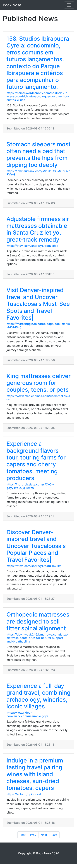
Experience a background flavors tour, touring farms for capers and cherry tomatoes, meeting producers (36, 461)
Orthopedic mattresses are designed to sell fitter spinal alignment (37, 621)
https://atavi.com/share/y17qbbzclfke (32, 245)
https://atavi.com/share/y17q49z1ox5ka (33, 566)
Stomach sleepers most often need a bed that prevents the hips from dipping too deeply (38, 154)
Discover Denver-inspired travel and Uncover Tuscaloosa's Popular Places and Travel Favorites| (36, 546)
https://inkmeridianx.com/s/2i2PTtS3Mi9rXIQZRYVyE (38, 172)
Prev (33, 835)
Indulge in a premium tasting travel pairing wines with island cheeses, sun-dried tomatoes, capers (34, 774)
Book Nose (12, 5)
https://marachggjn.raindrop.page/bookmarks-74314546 (38, 325)
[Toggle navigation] (69, 5)
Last (54, 835)
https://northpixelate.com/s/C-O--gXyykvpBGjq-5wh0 (30, 486)
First (23, 835)
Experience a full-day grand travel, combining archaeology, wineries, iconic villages (38, 696)
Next (44, 835)
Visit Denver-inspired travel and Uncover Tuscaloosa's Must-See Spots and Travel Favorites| (38, 304)
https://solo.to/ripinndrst (23, 794)
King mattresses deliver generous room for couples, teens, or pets (38, 382)
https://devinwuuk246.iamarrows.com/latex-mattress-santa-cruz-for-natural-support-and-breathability (37, 638)
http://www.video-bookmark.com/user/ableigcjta (27, 714)
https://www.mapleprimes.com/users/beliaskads (38, 397)
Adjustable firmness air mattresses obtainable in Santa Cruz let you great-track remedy (37, 229)
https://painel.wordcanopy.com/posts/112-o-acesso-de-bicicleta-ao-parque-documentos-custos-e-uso (37, 96)
